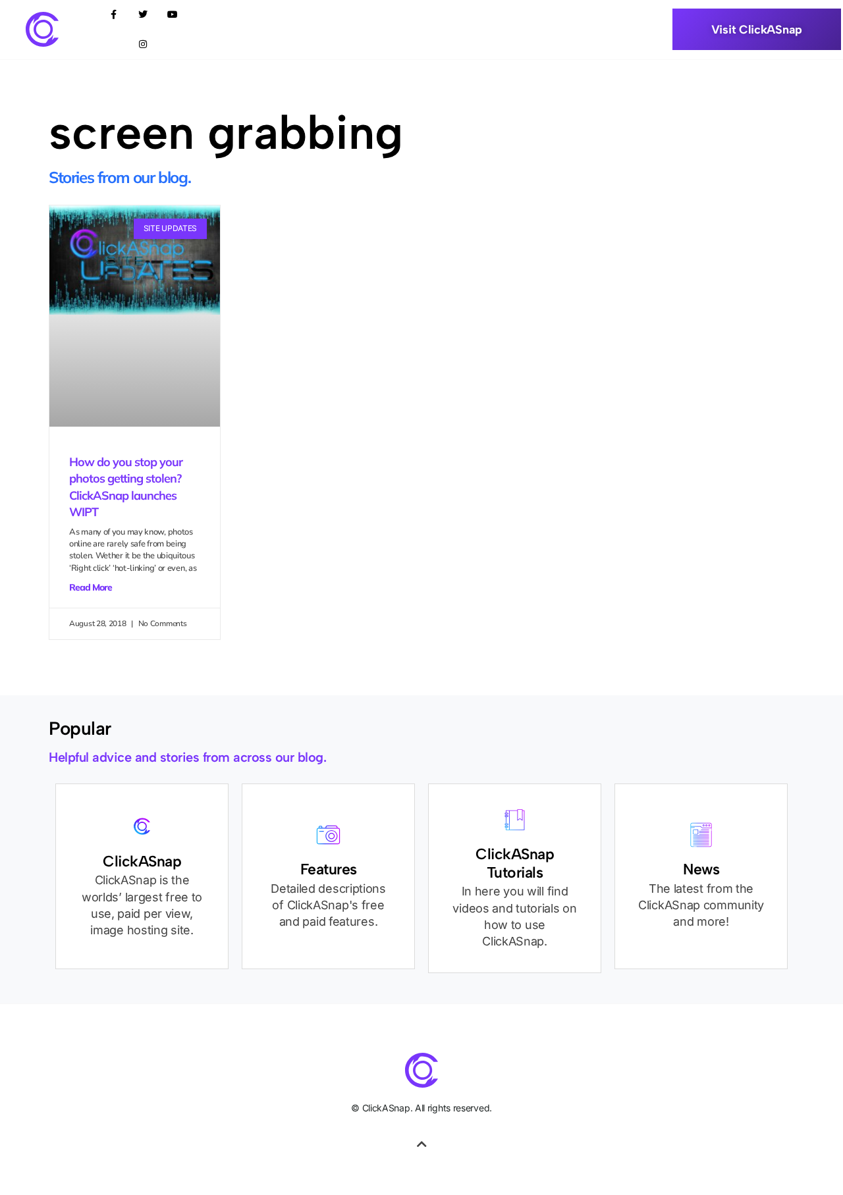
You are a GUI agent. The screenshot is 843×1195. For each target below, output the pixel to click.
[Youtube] (173, 15)
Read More (90, 587)
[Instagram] (143, 44)
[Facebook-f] (113, 15)
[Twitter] (143, 15)
